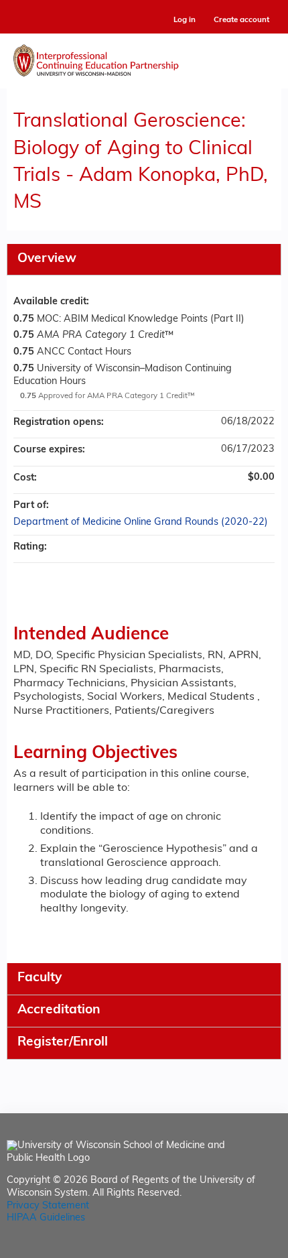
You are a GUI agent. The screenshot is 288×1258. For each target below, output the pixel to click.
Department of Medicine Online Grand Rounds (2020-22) (140, 522)
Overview (46, 259)
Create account (241, 20)
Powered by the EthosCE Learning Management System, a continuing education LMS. (233, 1248)
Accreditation (58, 1010)
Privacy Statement (48, 1206)
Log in (184, 20)
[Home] (144, 58)
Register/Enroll (62, 1042)
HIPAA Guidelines (46, 1218)
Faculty (39, 978)
